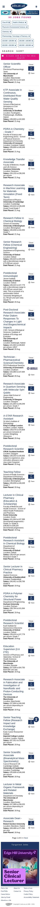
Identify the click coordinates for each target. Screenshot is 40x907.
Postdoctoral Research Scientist (13, 447)
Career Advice (5, 894)
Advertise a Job (6, 900)
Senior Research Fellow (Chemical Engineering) (12, 244)
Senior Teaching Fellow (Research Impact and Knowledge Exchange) (12, 723)
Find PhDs (4, 891)
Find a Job (4, 888)
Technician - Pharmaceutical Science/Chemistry (13, 360)
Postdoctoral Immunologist (10, 274)
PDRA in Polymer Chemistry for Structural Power (12, 596)
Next (26, 838)
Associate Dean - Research (12, 820)
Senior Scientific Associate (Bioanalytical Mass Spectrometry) (13, 757)
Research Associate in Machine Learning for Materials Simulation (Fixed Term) (14, 191)
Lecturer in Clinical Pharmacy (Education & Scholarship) (13, 499)
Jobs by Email (5, 897)
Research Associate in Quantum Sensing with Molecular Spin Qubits (14, 388)
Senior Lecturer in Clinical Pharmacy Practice (13, 569)
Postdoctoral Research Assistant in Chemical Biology (14, 540)
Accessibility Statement (31, 897)
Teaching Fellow (12, 472)
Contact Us (17, 891)
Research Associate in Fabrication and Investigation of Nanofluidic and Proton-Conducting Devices (14, 687)
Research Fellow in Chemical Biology (13, 219)
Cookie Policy (28, 894)
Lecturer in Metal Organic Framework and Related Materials (13, 789)
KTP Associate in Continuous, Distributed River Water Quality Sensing (12, 95)
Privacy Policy (28, 891)
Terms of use (28, 888)
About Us (17, 888)
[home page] (19, 9)
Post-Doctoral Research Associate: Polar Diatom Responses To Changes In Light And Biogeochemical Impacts (14, 318)
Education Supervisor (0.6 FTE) (11, 649)
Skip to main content (9, 2)
